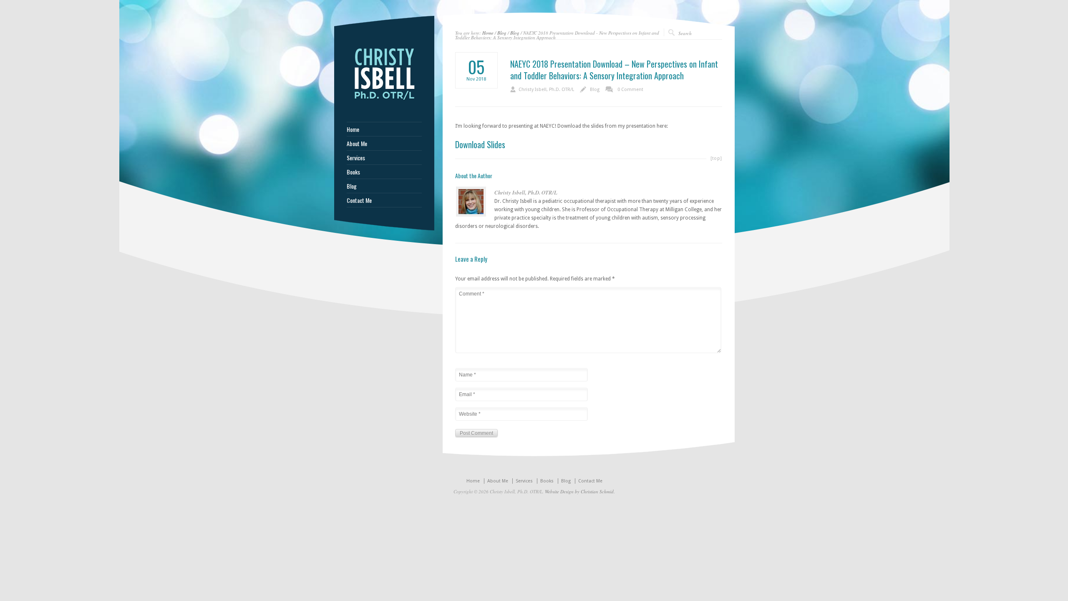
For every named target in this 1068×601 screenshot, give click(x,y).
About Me (357, 143)
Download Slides (480, 144)
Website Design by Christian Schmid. (580, 491)
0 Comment (630, 89)
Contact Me (359, 200)
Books (353, 172)
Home (488, 33)
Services (356, 158)
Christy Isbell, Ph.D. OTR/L (546, 89)
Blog (501, 33)
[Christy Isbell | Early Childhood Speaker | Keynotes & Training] (384, 101)
